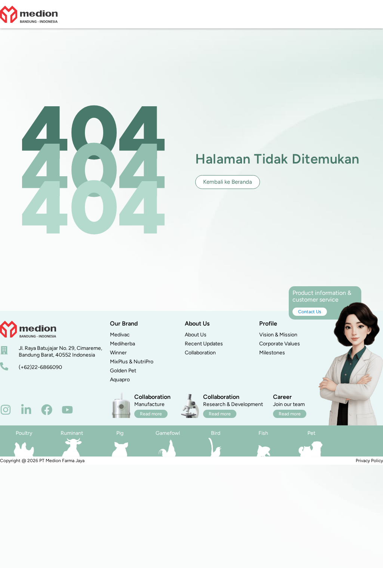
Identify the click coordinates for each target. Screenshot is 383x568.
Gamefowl (168, 433)
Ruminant (72, 433)
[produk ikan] (263, 447)
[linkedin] (26, 409)
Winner (118, 352)
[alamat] (4, 350)
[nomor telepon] (4, 366)
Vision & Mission (278, 335)
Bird (215, 433)
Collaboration (200, 352)
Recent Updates (204, 344)
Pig (119, 433)
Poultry (24, 433)
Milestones (272, 352)
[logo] (29, 14)
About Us (195, 335)
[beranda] (28, 329)
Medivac (120, 335)
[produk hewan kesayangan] (311, 447)
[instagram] (5, 409)
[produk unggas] (24, 447)
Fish (263, 433)
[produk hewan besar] (72, 447)
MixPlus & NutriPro (131, 361)
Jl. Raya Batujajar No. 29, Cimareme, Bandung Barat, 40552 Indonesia (60, 351)
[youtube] (67, 409)
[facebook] (46, 409)
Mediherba (122, 344)
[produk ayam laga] (168, 447)
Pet (311, 433)
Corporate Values (279, 344)
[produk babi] (120, 447)
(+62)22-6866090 (40, 367)
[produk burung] (215, 447)
